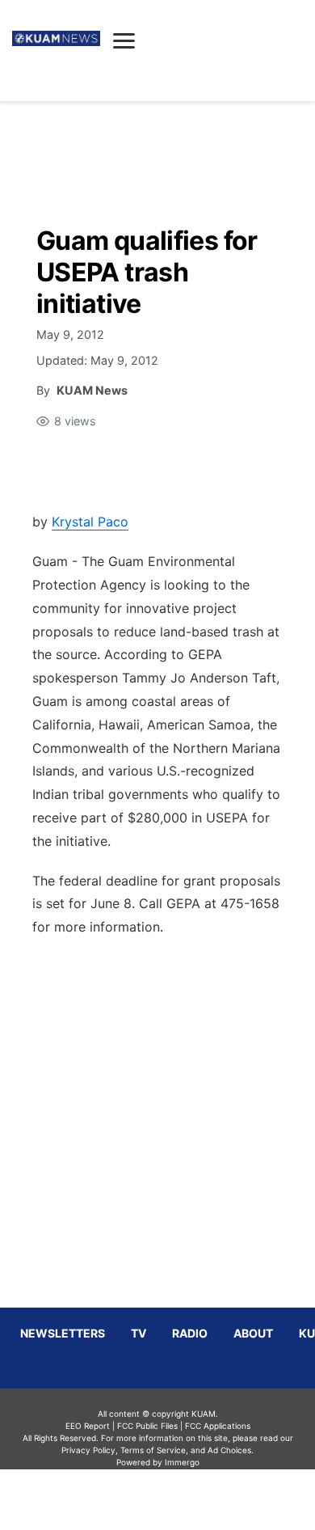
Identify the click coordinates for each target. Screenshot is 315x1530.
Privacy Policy (88, 1450)
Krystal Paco (90, 522)
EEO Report (87, 1426)
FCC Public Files (147, 1426)
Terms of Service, (154, 1450)
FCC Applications (217, 1426)
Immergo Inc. (182, 1499)
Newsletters (62, 1333)
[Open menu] (124, 40)
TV (138, 1333)
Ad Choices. (231, 1450)
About (253, 1333)
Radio (190, 1333)
